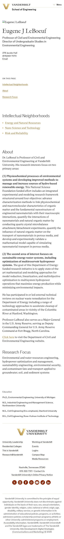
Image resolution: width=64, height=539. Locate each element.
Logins (35, 451)
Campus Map (38, 455)
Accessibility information (15, 523)
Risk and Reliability (16, 133)
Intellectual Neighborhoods (15, 84)
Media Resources (40, 459)
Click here (8, 337)
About (5, 91)
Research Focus (10, 97)
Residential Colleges (12, 446)
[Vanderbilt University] (32, 432)
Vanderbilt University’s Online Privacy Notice (32, 475)
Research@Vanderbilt (12, 455)
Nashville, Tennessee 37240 (32, 467)
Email (5, 59)
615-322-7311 (25, 471)
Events (35, 446)
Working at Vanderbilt (42, 442)
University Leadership (12, 442)
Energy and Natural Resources (23, 123)
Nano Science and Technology (22, 128)
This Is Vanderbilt (10, 451)
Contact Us (39, 471)
